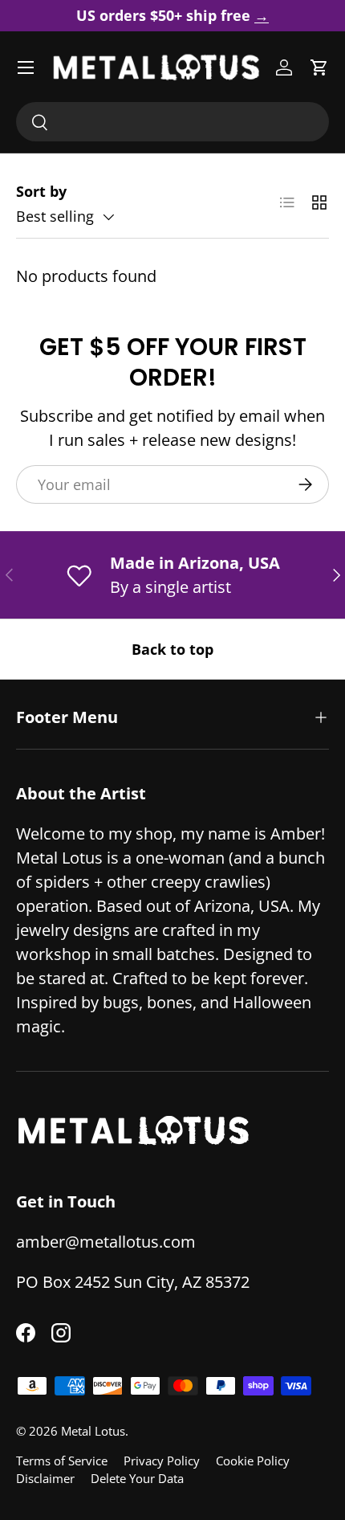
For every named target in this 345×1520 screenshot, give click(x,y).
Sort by (41, 191)
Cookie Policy (253, 1461)
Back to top (172, 649)
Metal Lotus (93, 1431)
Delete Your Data (137, 1478)
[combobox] (172, 121)
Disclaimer (45, 1478)
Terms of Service (62, 1461)
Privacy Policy (162, 1461)
